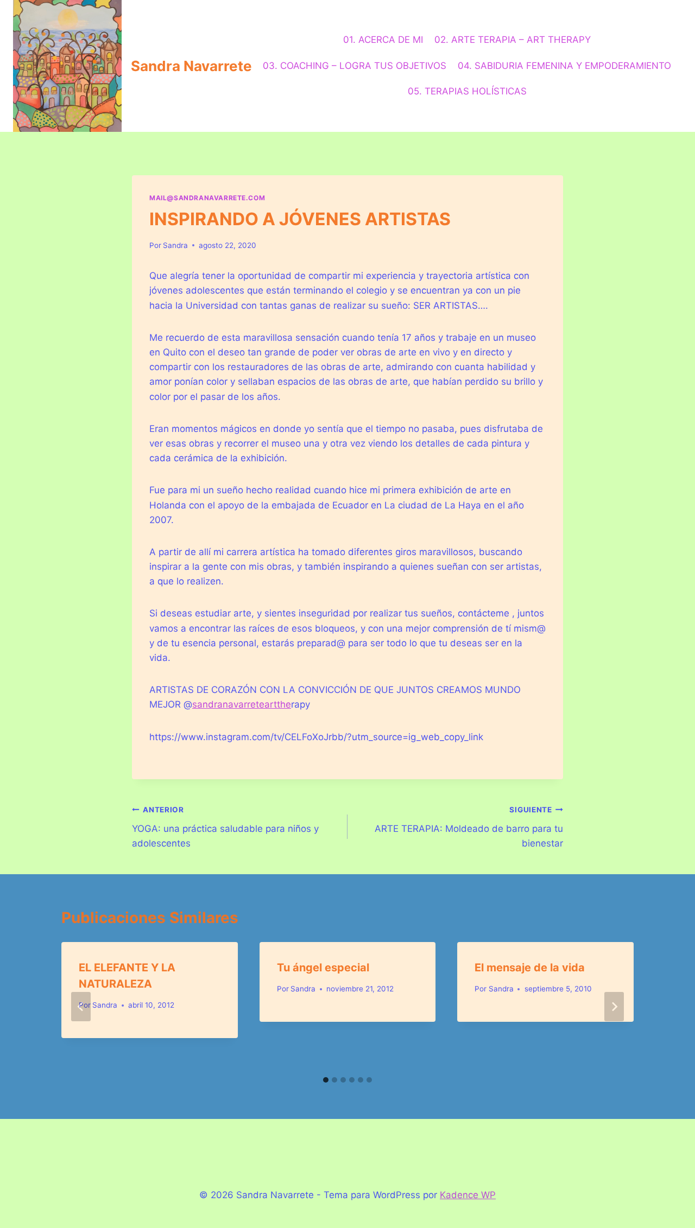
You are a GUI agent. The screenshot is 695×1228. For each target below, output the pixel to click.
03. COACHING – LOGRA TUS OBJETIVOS (354, 65)
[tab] (325, 1080)
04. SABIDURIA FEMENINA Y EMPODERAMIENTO (564, 65)
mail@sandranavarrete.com (207, 198)
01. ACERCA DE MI (383, 39)
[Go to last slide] (81, 1006)
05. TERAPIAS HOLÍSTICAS (467, 91)
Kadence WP (468, 1194)
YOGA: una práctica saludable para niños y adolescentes (225, 827)
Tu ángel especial (323, 967)
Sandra (175, 245)
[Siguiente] (614, 1006)
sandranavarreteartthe (241, 704)
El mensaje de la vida (530, 967)
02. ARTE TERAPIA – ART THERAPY (512, 39)
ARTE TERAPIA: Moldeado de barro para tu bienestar (469, 827)
